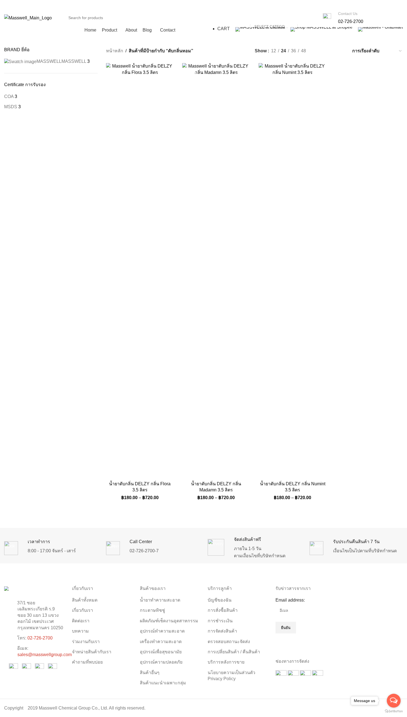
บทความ (80, 631)
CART (223, 28)
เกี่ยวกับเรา (82, 610)
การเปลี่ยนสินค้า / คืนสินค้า (234, 651)
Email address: (290, 600)
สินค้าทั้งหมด (84, 600)
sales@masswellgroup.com (44, 654)
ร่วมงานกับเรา (86, 641)
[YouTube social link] (320, 5)
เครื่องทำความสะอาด (161, 641)
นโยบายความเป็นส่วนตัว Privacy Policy (231, 675)
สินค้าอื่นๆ (149, 672)
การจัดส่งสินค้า (222, 631)
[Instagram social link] (313, 5)
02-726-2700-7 (144, 550)
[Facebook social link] (306, 5)
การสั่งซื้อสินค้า (223, 610)
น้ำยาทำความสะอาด (160, 600)
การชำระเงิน (220, 620)
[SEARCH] (304, 17)
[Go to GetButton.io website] (394, 711)
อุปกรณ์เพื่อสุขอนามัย (161, 651)
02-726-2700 (40, 638)
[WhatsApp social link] (327, 5)
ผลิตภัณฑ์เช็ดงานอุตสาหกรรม (169, 620)
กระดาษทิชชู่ (152, 610)
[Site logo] (28, 17)
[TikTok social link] (334, 5)
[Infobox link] (343, 18)
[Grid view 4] (340, 51)
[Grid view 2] (319, 51)
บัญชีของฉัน (219, 600)
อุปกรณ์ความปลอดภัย (161, 662)
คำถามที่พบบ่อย (87, 662)
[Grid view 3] (330, 51)
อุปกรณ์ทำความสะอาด (162, 631)
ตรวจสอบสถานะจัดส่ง (229, 641)
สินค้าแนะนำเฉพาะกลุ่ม (163, 682)
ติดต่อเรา (80, 620)
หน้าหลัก (114, 50)
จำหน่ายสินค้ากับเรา (91, 651)
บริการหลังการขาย (226, 662)
